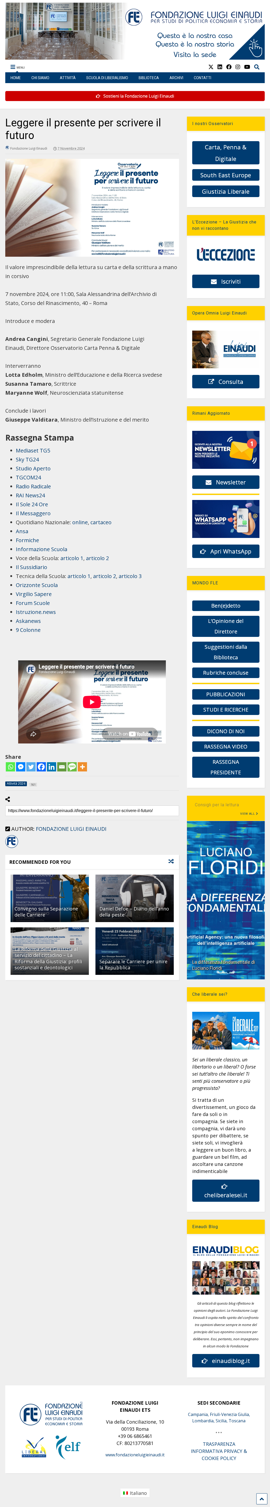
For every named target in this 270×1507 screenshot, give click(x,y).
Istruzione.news (36, 612)
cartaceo (101, 522)
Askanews (28, 620)
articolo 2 (97, 558)
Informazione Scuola (41, 549)
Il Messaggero (33, 513)
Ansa (22, 531)
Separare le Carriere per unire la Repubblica (133, 964)
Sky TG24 (27, 459)
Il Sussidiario (31, 567)
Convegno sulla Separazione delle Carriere (46, 911)
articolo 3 (130, 576)
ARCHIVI (176, 78)
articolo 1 (71, 558)
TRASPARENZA (219, 1444)
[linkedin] (220, 66)
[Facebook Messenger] (20, 766)
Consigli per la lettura (217, 804)
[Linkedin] (51, 766)
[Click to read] (50, 898)
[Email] (61, 766)
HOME (16, 78)
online (80, 522)
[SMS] (72, 766)
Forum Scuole (33, 603)
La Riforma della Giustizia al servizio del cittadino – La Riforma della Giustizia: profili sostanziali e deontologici (48, 958)
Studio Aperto (33, 468)
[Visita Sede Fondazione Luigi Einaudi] (135, 57)
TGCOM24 (28, 477)
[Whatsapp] (10, 766)
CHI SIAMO (40, 78)
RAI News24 (30, 495)
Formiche (27, 540)
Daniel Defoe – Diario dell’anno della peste (134, 911)
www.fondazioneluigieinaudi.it (135, 1455)
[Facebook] (41, 766)
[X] (211, 66)
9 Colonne (28, 629)
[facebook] (229, 66)
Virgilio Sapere (34, 594)
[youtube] (247, 66)
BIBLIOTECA (149, 78)
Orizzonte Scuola (37, 585)
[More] (82, 766)
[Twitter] (31, 766)
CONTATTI (202, 78)
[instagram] (237, 66)
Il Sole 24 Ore (32, 504)
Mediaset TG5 (33, 450)
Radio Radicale (33, 486)
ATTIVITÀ (68, 78)
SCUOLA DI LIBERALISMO (107, 78)
